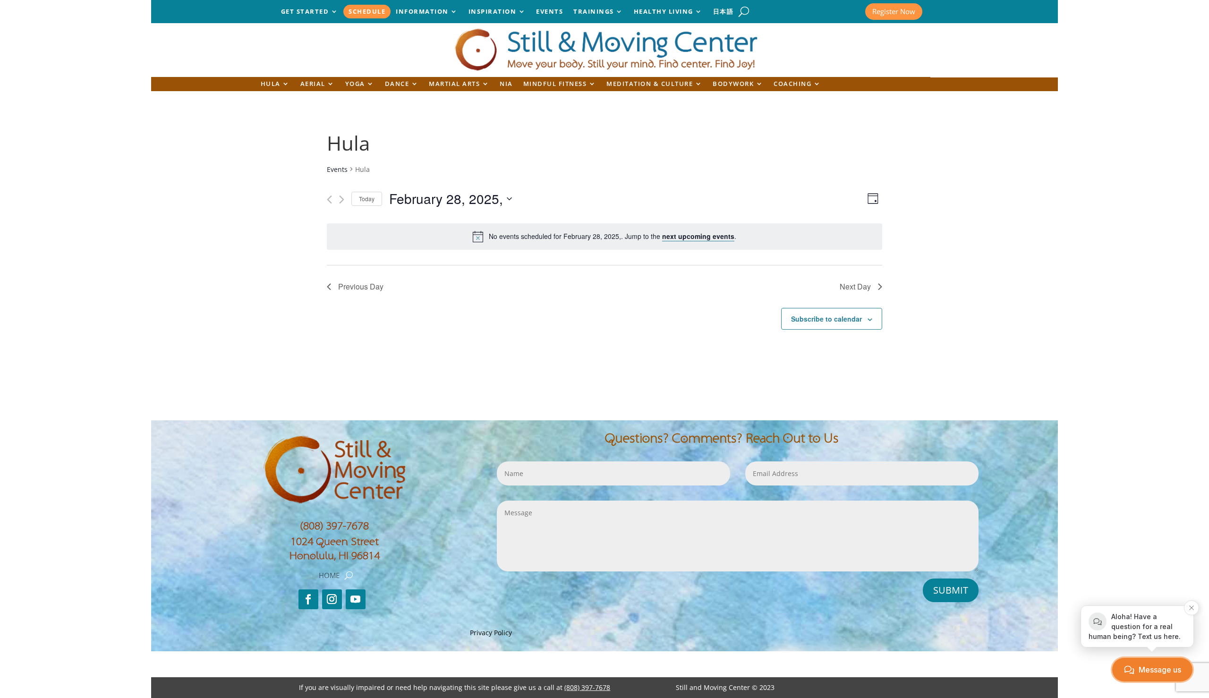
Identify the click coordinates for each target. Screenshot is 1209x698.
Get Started (305, 12)
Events (549, 12)
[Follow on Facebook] (308, 599)
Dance (397, 84)
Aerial (312, 84)
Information (422, 12)
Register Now (893, 11)
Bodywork (733, 84)
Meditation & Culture (649, 84)
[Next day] (341, 199)
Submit (950, 590)
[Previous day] (329, 199)
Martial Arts (454, 84)
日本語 (723, 12)
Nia (506, 84)
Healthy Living (663, 12)
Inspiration (492, 12)
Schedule (367, 12)
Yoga (355, 84)
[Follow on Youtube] (356, 599)
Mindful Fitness (555, 84)
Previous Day (360, 286)
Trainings (593, 12)
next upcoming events (698, 236)
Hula (271, 84)
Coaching (792, 84)
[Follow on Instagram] (332, 599)
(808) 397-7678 (334, 526)
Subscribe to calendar (826, 318)
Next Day (855, 286)
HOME (329, 576)
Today (367, 199)
